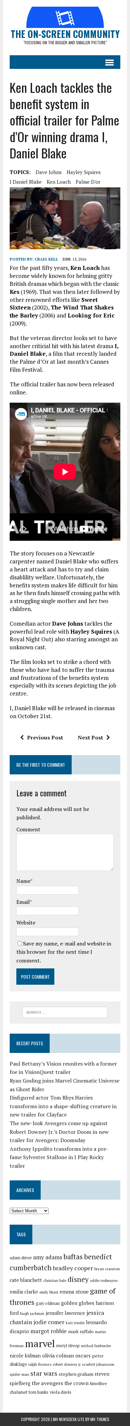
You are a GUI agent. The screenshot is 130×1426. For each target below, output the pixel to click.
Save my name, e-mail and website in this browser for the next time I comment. (63, 952)
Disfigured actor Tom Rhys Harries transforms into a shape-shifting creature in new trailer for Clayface (63, 1106)
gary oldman (48, 1303)
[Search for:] (65, 1011)
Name (23, 881)
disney (78, 1279)
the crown (76, 1383)
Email (23, 902)
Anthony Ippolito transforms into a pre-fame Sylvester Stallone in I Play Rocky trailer (59, 1157)
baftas (73, 1256)
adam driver (21, 1258)
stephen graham (76, 1374)
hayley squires (84, 172)
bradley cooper (73, 1268)
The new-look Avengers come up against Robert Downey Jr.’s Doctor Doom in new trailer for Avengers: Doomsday (59, 1132)
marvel (40, 1343)
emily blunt (48, 1292)
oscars (83, 1355)
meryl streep (68, 1345)
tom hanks (38, 1392)
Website (25, 922)
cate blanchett (26, 1280)
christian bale (54, 1280)
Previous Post (45, 737)
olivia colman (58, 1355)
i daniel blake (26, 181)
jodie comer (48, 1322)
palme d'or (88, 181)
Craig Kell (46, 259)
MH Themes (99, 1419)
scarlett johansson (98, 1364)
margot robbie (48, 1331)
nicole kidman (25, 1355)
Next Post (90, 737)
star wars (43, 1373)
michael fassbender (96, 1345)
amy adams (47, 1257)
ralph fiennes (40, 1364)
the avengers (47, 1383)
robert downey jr (67, 1364)
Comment (28, 829)
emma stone (74, 1291)
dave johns (49, 172)
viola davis (60, 1392)
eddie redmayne (104, 1280)
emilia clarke (24, 1292)
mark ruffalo (81, 1331)
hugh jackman (32, 1313)
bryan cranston (107, 1268)
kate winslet (75, 1323)
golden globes (77, 1303)
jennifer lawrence (65, 1313)
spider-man (19, 1374)
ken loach (59, 181)
